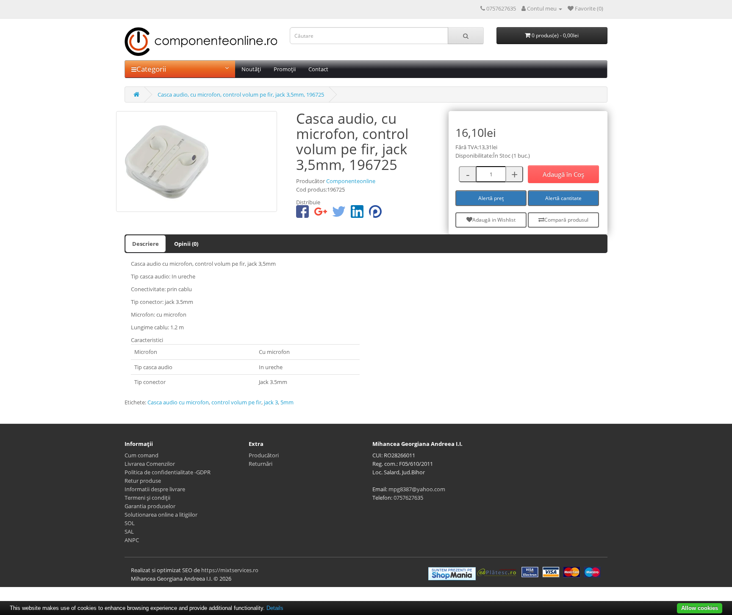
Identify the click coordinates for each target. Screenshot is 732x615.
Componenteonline (350, 181)
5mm (287, 402)
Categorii (151, 69)
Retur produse (143, 480)
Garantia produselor (150, 506)
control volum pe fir (236, 402)
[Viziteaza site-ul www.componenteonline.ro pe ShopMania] (452, 573)
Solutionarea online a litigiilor (161, 514)
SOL (130, 523)
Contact (318, 69)
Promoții (285, 69)
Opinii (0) (186, 244)
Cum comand (141, 455)
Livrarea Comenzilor (150, 464)
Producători (264, 455)
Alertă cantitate (563, 198)
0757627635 (408, 497)
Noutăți (251, 69)
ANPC (132, 540)
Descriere (145, 244)
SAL (129, 531)
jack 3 (271, 402)
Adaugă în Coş (563, 174)
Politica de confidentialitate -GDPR (168, 472)
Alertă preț (491, 198)
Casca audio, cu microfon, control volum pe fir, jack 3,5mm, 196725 (241, 94)
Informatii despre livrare (155, 489)
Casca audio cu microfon (178, 402)
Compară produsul (566, 219)
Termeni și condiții (147, 497)
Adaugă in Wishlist (494, 219)
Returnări (260, 464)
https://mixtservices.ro (229, 570)
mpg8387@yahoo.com (416, 489)
